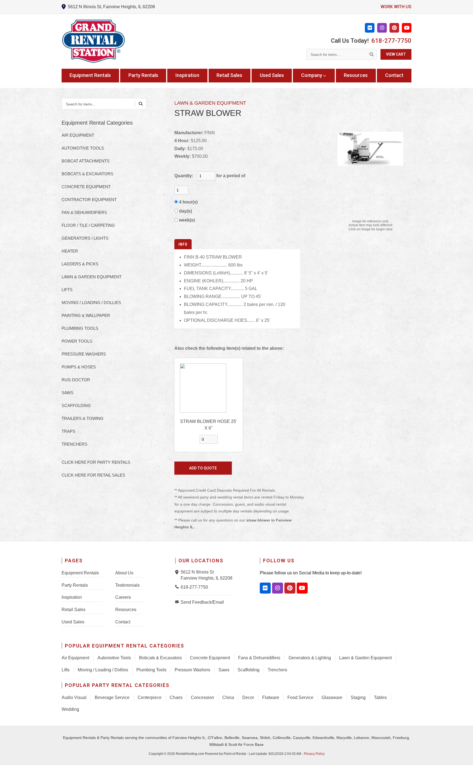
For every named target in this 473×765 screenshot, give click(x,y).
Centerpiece (149, 697)
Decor (248, 697)
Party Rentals (143, 75)
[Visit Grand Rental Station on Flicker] (265, 588)
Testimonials (127, 585)
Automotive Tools (114, 657)
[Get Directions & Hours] (178, 572)
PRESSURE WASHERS (84, 354)
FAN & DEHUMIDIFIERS (84, 212)
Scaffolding (248, 669)
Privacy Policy (314, 754)
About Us (124, 573)
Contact (394, 75)
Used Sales (272, 75)
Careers (123, 597)
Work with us (395, 6)
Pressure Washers (192, 669)
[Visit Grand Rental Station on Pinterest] (394, 28)
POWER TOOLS (77, 341)
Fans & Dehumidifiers (259, 657)
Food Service (300, 697)
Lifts (66, 669)
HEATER (70, 251)
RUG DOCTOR (76, 379)
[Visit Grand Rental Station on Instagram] (382, 28)
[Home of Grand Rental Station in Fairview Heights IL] (93, 41)
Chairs (176, 697)
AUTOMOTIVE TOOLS (83, 148)
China (228, 697)
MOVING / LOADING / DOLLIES (91, 302)
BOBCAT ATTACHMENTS (85, 161)
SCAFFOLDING (76, 405)
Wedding (70, 709)
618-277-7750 (391, 40)
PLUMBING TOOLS (80, 328)
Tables (380, 697)
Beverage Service (112, 697)
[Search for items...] (371, 54)
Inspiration (187, 75)
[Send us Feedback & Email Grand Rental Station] (178, 601)
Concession (202, 697)
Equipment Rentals (90, 75)
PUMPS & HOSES (79, 367)
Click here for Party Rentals (96, 462)
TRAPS (68, 431)
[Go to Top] (463, 755)
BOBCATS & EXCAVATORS (87, 173)
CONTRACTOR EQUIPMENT (89, 199)
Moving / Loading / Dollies (103, 669)
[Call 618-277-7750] (178, 586)
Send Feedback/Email (202, 602)
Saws (223, 669)
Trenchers (277, 669)
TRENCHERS (74, 444)
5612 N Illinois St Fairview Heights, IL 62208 (206, 575)
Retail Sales (229, 75)
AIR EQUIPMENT (78, 135)
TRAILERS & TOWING (82, 418)
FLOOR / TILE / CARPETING (88, 225)
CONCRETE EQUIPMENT (86, 186)
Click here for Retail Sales (93, 475)
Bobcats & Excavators (160, 657)
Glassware (332, 697)
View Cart (396, 54)
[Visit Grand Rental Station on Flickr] (369, 28)
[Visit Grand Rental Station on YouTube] (406, 28)
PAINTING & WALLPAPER (86, 315)
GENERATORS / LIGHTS (85, 238)
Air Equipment (75, 657)
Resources (356, 75)
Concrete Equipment (210, 657)
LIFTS (67, 289)
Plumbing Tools (151, 669)
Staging (358, 697)
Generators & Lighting (310, 657)
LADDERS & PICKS (80, 264)
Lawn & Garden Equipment (365, 657)
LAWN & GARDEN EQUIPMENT (92, 276)
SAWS (67, 392)
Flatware (270, 697)
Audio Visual (74, 697)
